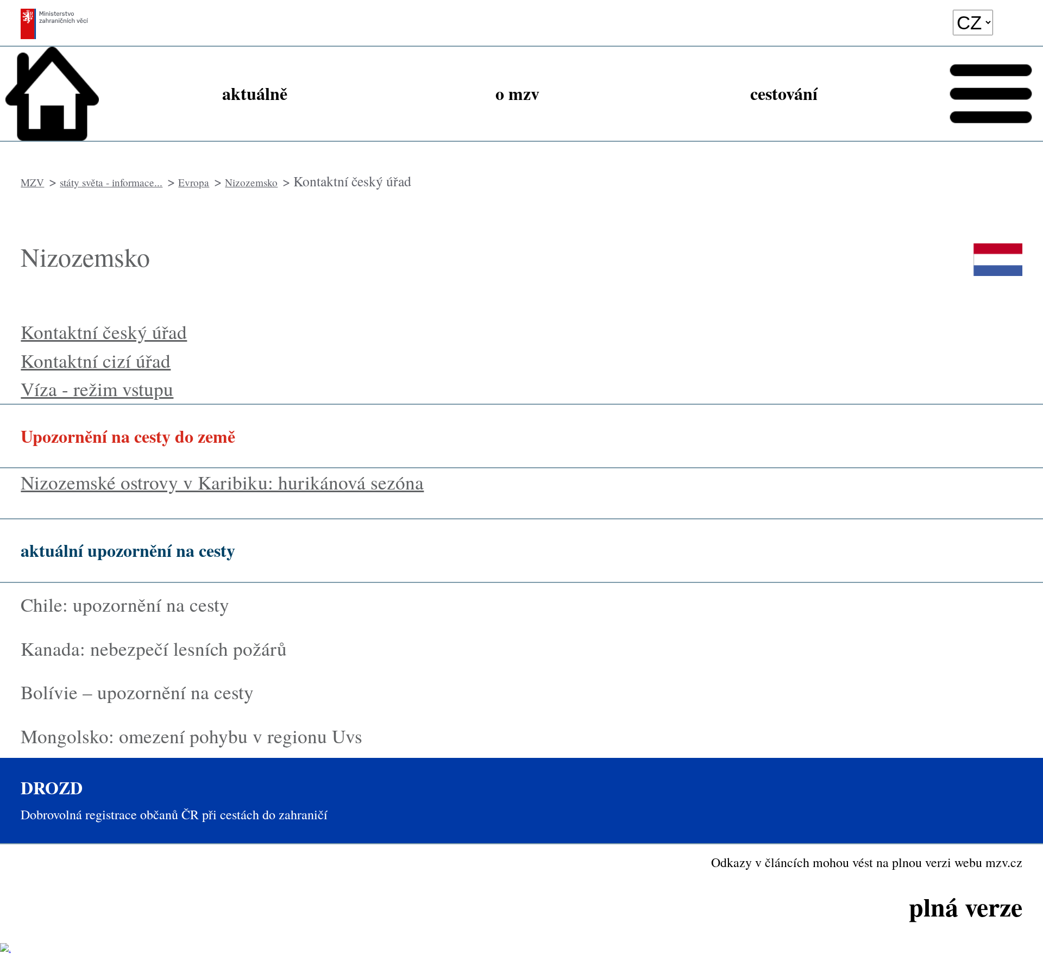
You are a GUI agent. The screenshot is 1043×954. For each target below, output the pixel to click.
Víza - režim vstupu (97, 388)
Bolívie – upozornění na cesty (140, 692)
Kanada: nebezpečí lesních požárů (154, 648)
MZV (32, 182)
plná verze (965, 906)
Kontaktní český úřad (104, 331)
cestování (784, 93)
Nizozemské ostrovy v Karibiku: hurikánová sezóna (222, 482)
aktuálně (254, 93)
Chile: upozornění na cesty (125, 604)
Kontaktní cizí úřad (96, 360)
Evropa (193, 182)
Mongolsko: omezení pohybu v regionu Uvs (191, 736)
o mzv (517, 93)
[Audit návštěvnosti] (5, 948)
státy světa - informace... (111, 182)
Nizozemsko (251, 182)
